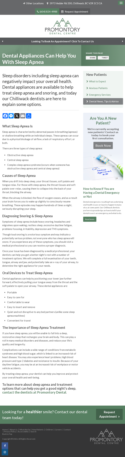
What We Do (24, 429)
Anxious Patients (98, 88)
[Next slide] (122, 41)
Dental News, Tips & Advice (104, 101)
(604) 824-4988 (48, 11)
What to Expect (97, 81)
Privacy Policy (10, 431)
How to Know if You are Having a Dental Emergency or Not (101, 192)
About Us (14, 429)
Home (5, 429)
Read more (89, 219)
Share (92, 58)
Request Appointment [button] (76, 11)
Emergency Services (100, 94)
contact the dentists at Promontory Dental (34, 392)
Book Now (103, 145)
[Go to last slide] (2, 41)
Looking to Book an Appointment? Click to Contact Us (62, 41)
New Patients (38, 429)
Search (33, 431)
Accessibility (23, 431)
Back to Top (7, 434)
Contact (67, 429)
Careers (58, 429)
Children (49, 429)
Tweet (105, 58)
